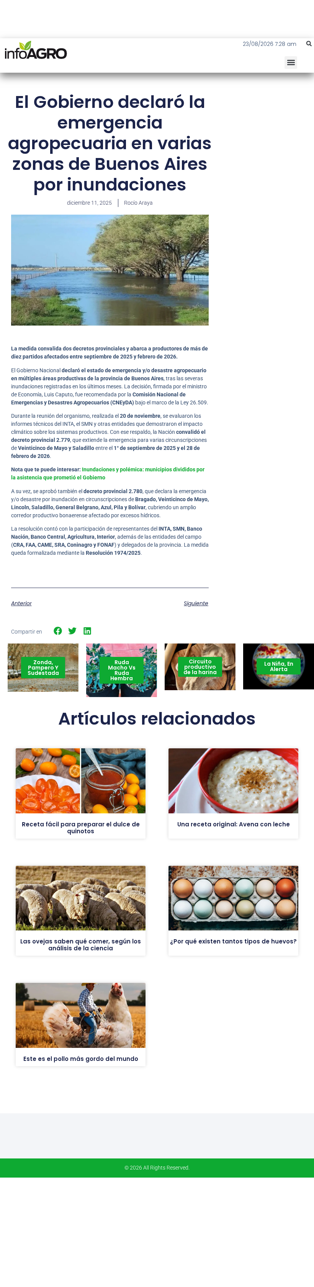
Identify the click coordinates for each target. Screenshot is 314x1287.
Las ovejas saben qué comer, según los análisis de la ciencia (80, 944)
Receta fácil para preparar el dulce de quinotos (81, 827)
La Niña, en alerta (278, 666)
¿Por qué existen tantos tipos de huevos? (233, 941)
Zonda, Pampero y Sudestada (43, 667)
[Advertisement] (267, 137)
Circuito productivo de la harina (200, 667)
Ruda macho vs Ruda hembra (122, 670)
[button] (309, 44)
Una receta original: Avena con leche (233, 824)
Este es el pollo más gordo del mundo (80, 1059)
